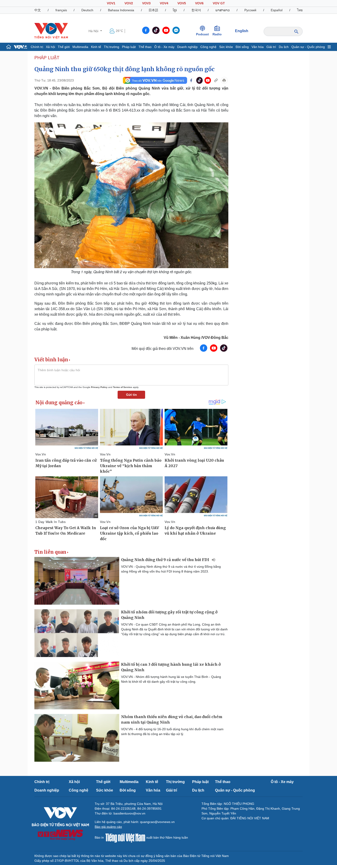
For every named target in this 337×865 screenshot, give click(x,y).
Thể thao (145, 47)
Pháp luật (129, 47)
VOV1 (111, 3)
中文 (37, 10)
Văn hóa (257, 47)
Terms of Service (122, 387)
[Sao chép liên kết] (216, 80)
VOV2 (128, 3)
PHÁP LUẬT (46, 57)
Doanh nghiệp (187, 47)
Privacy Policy (99, 387)
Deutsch (87, 10)
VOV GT (219, 3)
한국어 (196, 10)
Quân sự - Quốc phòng (308, 47)
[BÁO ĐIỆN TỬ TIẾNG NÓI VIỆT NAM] (51, 31)
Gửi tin (131, 394)
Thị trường (111, 47)
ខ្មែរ (175, 10)
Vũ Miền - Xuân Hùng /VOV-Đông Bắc (196, 338)
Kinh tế (96, 47)
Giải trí (271, 47)
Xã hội (50, 47)
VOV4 (164, 3)
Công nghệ (208, 47)
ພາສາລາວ (222, 10)
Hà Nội (93, 31)
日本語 (153, 10)
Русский (250, 10)
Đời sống (242, 47)
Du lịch (284, 47)
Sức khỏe (226, 47)
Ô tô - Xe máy (164, 47)
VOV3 (146, 3)
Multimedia (80, 47)
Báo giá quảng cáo (108, 826)
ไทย (300, 10)
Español (276, 10)
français (61, 10)
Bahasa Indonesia (121, 10)
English (241, 31)
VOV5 (181, 3)
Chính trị (37, 47)
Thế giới (64, 47)
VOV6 (199, 3)
